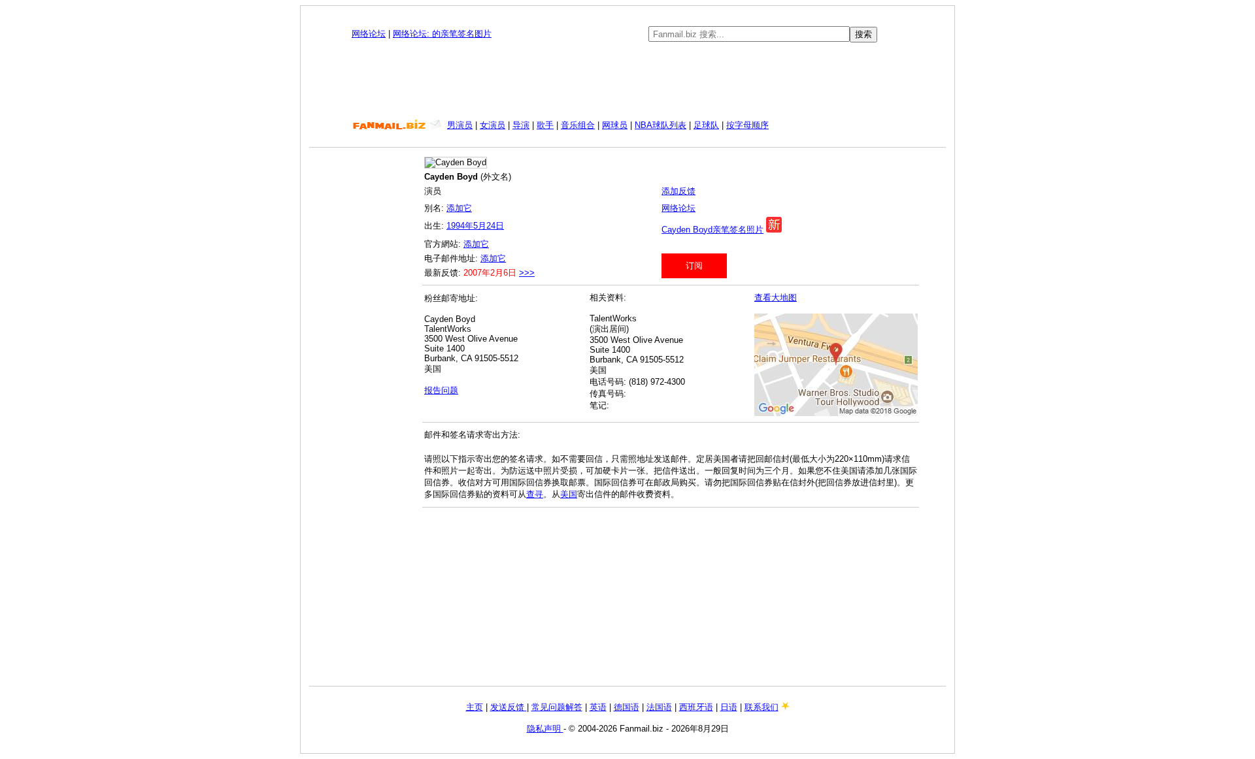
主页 (474, 707)
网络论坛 (369, 34)
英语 (598, 707)
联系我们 (761, 707)
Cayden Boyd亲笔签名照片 (712, 229)
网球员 (615, 125)
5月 (479, 226)
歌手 (545, 125)
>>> (527, 273)
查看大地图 (775, 297)
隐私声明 (545, 729)
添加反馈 (678, 191)
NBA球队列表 (660, 125)
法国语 (659, 707)
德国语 (626, 707)
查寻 (534, 494)
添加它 (459, 208)
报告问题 (441, 390)
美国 (568, 494)
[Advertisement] (627, 81)
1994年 (459, 226)
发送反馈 (508, 707)
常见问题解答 (556, 707)
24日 (495, 226)
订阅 (694, 265)
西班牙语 (696, 707)
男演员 (460, 125)
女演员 (492, 125)
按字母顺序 (747, 125)
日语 (728, 707)
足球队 (706, 125)
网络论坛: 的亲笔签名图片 (442, 34)
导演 (520, 125)
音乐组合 (578, 125)
